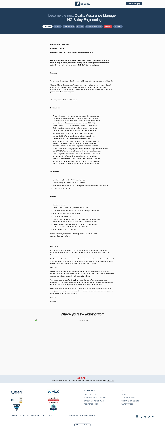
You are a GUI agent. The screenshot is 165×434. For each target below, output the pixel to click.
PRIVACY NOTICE (127, 404)
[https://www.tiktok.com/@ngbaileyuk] (148, 416)
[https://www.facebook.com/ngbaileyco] (141, 416)
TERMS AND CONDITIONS (130, 401)
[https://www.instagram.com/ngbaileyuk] (145, 416)
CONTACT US (125, 395)
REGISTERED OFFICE (91, 404)
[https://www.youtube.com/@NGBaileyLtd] (152, 416)
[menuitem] (82, 4)
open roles (110, 380)
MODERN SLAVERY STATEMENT (95, 398)
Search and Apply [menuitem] (134, 4)
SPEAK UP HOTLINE (128, 398)
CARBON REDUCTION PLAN (94, 401)
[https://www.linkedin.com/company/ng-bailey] (136, 416)
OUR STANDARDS (90, 395)
